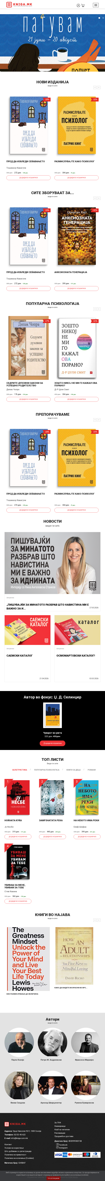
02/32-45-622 (19, 1135)
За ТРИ (57, 1123)
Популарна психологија (46, 770)
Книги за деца (73, 770)
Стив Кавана (10, 891)
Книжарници (59, 1126)
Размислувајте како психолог (74, 161)
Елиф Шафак (80, 827)
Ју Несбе (9, 827)
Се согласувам (53, 1178)
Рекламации (59, 1133)
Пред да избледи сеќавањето (25, 161)
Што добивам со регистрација (17, 1151)
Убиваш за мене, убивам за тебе (14, 886)
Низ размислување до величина (22, 994)
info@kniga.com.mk (19, 1138)
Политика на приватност (15, 1155)
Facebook (63, 1145)
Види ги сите (52, 763)
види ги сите (52, 86)
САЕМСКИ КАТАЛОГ (20, 655)
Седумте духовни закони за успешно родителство (24, 384)
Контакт (8, 1144)
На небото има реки (86, 820)
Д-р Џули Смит (61, 389)
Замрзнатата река (51, 820)
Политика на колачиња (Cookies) (19, 1158)
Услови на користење (14, 1148)
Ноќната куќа (13, 820)
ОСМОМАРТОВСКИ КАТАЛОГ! (75, 655)
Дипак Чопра (12, 389)
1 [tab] (99, 18)
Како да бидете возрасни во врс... (70, 988)
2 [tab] (103, 18)
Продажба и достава (63, 1136)
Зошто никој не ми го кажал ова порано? (75, 384)
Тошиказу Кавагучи (16, 168)
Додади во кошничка (28, 178)
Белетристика (19, 770)
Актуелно (10, 598)
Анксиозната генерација (70, 272)
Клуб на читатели (62, 1129)
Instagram (63, 1148)
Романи (92, 770)
